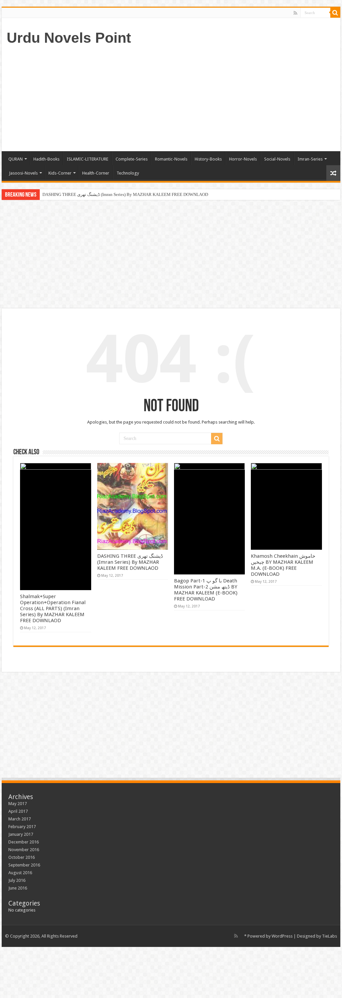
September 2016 (24, 864)
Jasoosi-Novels (23, 173)
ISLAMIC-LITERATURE (87, 159)
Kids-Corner (59, 173)
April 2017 (18, 811)
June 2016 (17, 888)
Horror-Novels (243, 159)
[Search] (335, 13)
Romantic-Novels (171, 159)
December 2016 (23, 841)
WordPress (282, 936)
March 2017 (19, 818)
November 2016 (23, 849)
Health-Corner (95, 173)
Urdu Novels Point (69, 38)
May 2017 (17, 803)
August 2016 (20, 872)
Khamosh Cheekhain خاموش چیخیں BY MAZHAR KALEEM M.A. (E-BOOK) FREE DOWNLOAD (283, 565)
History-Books (208, 159)
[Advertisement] (213, 98)
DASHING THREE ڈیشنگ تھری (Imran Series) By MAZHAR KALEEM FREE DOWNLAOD (125, 194)
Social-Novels (277, 159)
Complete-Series (132, 159)
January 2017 (20, 834)
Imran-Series (310, 159)
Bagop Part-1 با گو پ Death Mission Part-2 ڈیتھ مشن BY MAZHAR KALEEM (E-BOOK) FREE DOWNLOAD (205, 590)
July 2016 (16, 880)
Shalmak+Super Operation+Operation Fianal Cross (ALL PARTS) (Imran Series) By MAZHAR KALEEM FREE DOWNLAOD (53, 608)
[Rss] (295, 13)
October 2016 (21, 857)
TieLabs (329, 936)
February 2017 (22, 826)
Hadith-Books (46, 159)
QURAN (15, 159)
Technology (128, 173)
